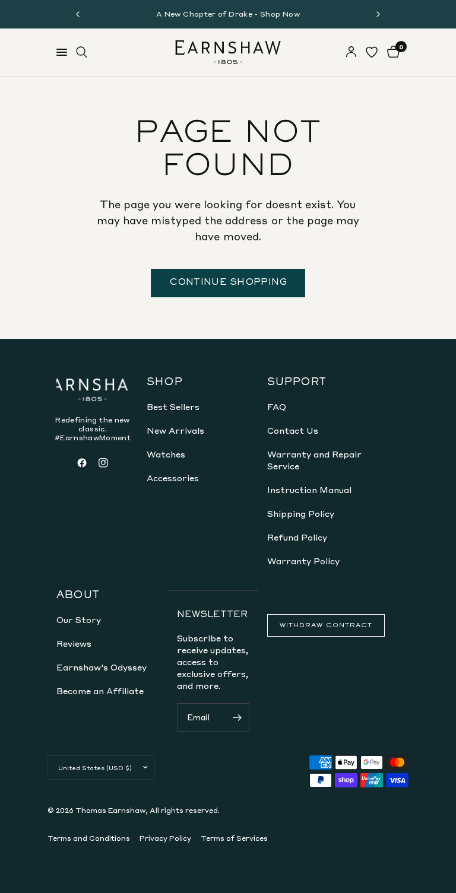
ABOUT (77, 595)
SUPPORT (296, 382)
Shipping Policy (300, 513)
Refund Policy (297, 537)
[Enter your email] (237, 717)
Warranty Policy (303, 560)
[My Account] (351, 52)
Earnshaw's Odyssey (101, 667)
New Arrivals (175, 430)
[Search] (81, 52)
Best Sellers (173, 406)
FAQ (276, 406)
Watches (166, 454)
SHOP (164, 382)
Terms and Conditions (89, 838)
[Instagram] (103, 463)
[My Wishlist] (371, 52)
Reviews (73, 643)
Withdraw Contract (326, 625)
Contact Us (292, 430)
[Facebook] (82, 463)
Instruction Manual (309, 489)
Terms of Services (234, 838)
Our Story (78, 619)
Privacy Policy (165, 838)
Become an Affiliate (100, 690)
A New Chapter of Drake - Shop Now (228, 13)
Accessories (173, 477)
